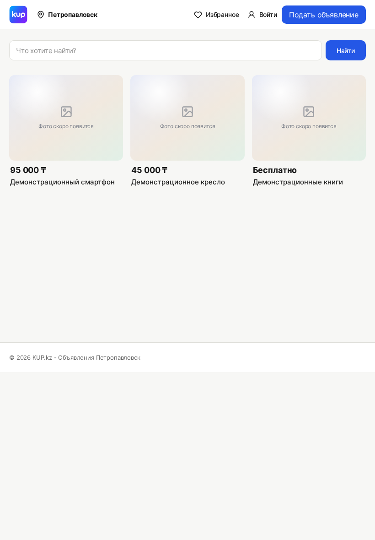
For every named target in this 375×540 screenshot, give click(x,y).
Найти (346, 50)
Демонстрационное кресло (178, 182)
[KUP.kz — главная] (18, 14)
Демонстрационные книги (298, 182)
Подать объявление (324, 14)
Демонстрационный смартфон (62, 182)
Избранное (222, 14)
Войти (268, 14)
